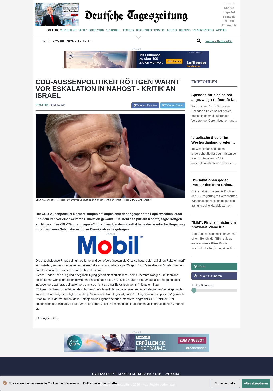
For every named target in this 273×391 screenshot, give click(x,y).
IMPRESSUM (126, 374)
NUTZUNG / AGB (149, 374)
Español (229, 12)
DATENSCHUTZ (103, 374)
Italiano (229, 20)
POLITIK (42, 104)
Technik (128, 30)
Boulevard (96, 30)
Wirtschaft (68, 30)
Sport (83, 30)
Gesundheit (144, 30)
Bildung (185, 30)
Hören (201, 266)
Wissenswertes (203, 30)
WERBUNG (172, 374)
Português (229, 25)
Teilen (146, 105)
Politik (52, 30)
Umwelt (159, 30)
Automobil (113, 30)
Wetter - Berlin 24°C (218, 41)
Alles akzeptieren (256, 383)
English (229, 7)
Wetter (221, 30)
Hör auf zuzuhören (209, 276)
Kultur (172, 30)
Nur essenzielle (225, 383)
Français (229, 16)
